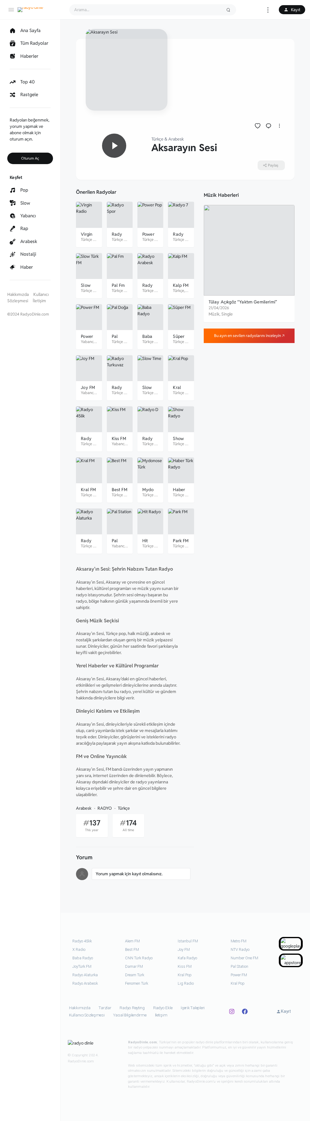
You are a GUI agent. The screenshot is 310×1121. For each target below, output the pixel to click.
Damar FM (134, 966)
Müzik (214, 314)
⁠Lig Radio (186, 983)
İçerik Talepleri (193, 1008)
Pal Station (239, 966)
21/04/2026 (219, 307)
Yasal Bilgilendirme (130, 1015)
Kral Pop (185, 975)
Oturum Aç (30, 158)
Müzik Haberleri (221, 195)
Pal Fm (118, 285)
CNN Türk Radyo (139, 958)
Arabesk (176, 139)
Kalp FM (181, 285)
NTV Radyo (240, 949)
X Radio (78, 949)
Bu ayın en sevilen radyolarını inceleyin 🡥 (249, 335)
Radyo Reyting (132, 1008)
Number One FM (244, 958)
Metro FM (238, 941)
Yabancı (87, 341)
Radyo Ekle (162, 1008)
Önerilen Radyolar (96, 192)
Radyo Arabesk (85, 983)
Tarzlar (105, 1008)
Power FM (239, 975)
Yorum (84, 857)
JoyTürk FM (81, 966)
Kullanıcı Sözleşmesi (87, 1015)
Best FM (119, 489)
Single (227, 314)
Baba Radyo (82, 958)
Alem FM (132, 941)
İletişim (39, 300)
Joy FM (88, 387)
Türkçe (157, 139)
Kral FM (88, 489)
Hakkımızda (18, 294)
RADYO (104, 808)
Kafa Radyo (187, 958)
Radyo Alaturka (85, 975)
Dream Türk (134, 975)
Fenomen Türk (136, 983)
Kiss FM (119, 438)
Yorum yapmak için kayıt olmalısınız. (129, 873)
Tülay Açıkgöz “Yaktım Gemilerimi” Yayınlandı (243, 304)
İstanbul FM (188, 941)
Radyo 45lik (82, 941)
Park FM (181, 540)
